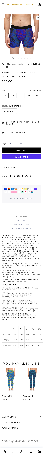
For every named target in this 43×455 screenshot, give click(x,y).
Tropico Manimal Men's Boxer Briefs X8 (19, 74)
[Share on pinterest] (22, 176)
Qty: (4, 143)
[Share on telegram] (26, 176)
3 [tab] (18, 58)
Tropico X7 (7, 396)
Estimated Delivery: (18, 122)
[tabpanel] (21, 34)
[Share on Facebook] (10, 176)
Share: (4, 176)
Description (21, 216)
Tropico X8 (28, 396)
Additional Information (21, 228)
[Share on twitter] (14, 176)
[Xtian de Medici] (21, 4)
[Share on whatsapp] (30, 176)
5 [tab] (24, 58)
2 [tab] (15, 58)
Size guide (37, 90)
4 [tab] (21, 58)
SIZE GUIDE (21, 220)
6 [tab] (27, 58)
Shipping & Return (21, 224)
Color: (12, 106)
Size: (5, 90)
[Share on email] (18, 176)
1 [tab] (13, 58)
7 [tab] (30, 58)
